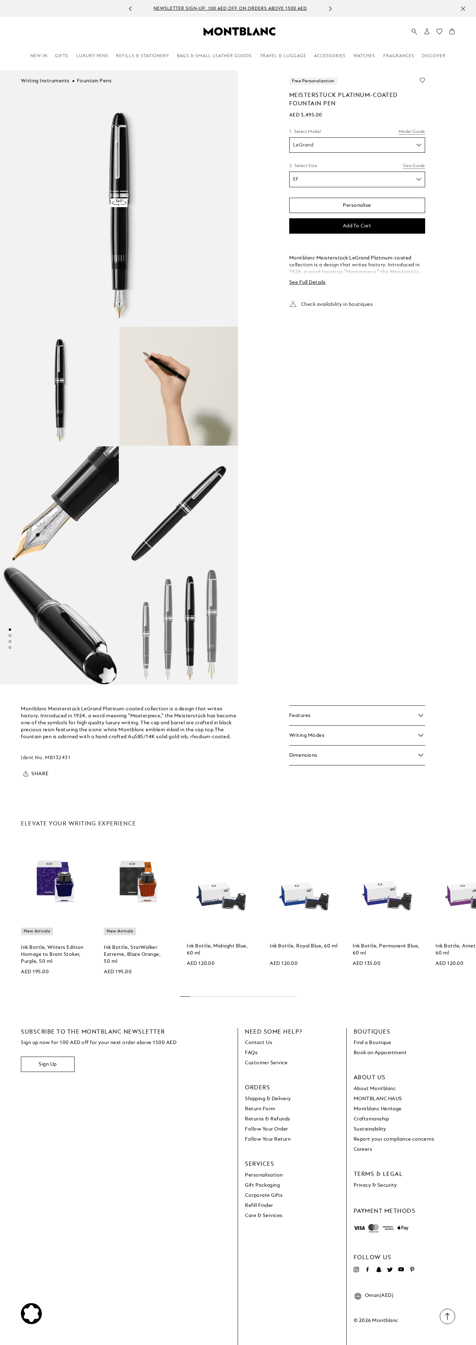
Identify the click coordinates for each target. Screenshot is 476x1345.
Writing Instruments (45, 80)
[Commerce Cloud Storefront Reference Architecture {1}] (239, 31)
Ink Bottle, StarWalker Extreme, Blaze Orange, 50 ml (132, 954)
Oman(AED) (379, 1295)
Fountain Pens (94, 80)
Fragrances (398, 56)
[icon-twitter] (390, 1269)
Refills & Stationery (142, 56)
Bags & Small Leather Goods (214, 56)
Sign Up (48, 1064)
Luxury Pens (92, 56)
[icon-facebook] (367, 1269)
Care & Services (264, 1215)
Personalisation (264, 1175)
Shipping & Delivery (268, 1098)
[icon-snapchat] (379, 1269)
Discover (434, 56)
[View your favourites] (439, 33)
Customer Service (266, 1062)
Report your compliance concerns (394, 1139)
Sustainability (370, 1129)
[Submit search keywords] (414, 31)
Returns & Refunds (267, 1119)
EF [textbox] (296, 179)
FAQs (251, 1052)
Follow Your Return (268, 1139)
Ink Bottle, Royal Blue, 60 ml (304, 946)
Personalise (357, 205)
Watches (364, 56)
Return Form (260, 1108)
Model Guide (412, 132)
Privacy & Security (375, 1185)
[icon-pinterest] (412, 1269)
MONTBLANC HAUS (378, 1098)
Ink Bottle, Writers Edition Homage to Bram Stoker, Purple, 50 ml (52, 954)
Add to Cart (357, 226)
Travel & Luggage (283, 56)
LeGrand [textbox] (303, 145)
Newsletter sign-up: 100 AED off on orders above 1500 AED (230, 9)
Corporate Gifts (264, 1195)
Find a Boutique (372, 1042)
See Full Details (307, 282)
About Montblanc (375, 1088)
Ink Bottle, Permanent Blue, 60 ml (386, 949)
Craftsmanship (371, 1119)
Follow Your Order (266, 1129)
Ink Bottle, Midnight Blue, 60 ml (217, 949)
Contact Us (258, 1042)
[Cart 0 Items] (452, 33)
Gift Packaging (262, 1185)
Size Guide (414, 166)
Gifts (61, 56)
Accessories (330, 56)
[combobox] (357, 145)
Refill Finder (259, 1205)
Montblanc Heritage (378, 1108)
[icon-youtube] (401, 1269)
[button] (427, 31)
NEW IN (38, 56)
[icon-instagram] (356, 1269)
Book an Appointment (380, 1052)
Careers (363, 1149)
